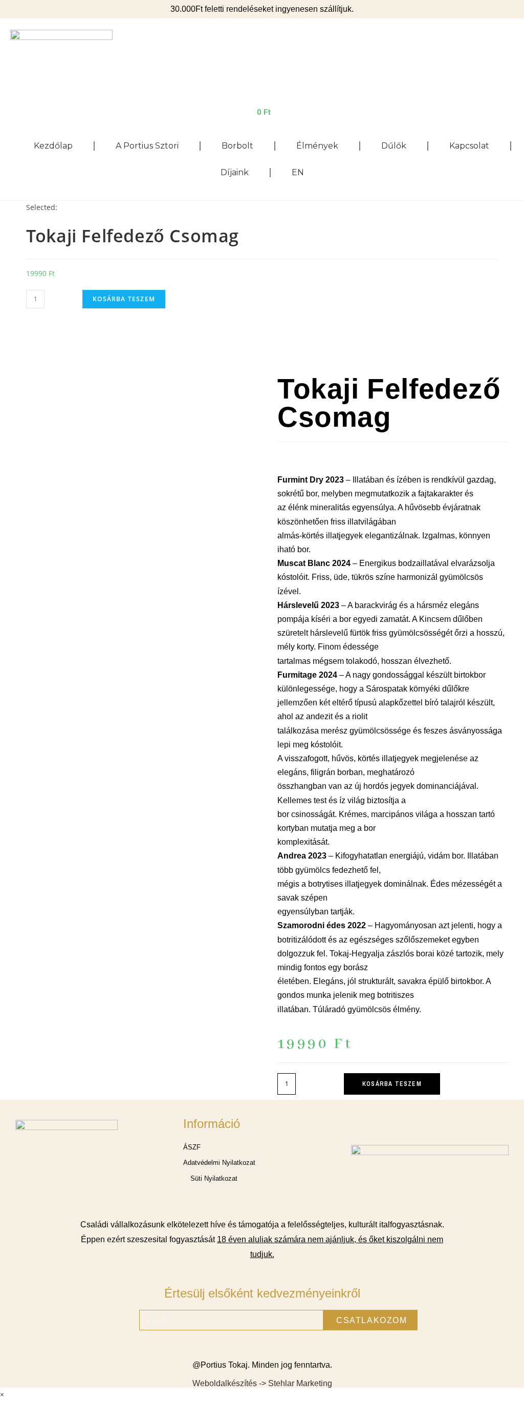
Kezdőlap (53, 146)
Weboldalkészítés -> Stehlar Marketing (262, 1383)
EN (298, 172)
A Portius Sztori (147, 146)
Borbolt (237, 146)
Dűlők (393, 146)
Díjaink (235, 172)
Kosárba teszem (124, 299)
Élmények (317, 146)
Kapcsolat (469, 146)
